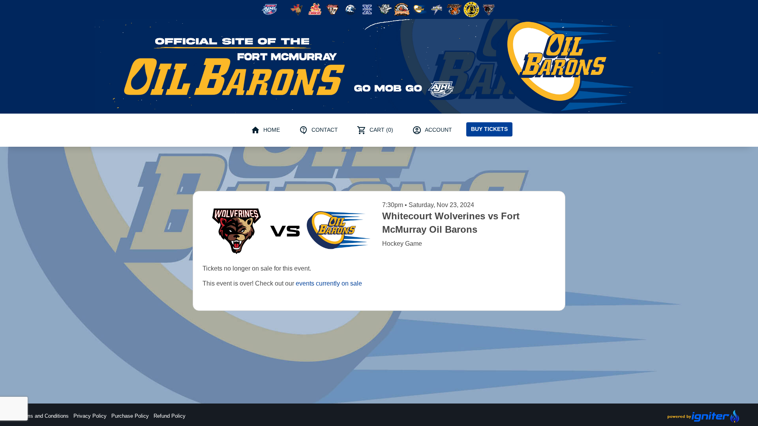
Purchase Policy (130, 416)
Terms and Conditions (44, 416)
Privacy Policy (90, 416)
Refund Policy (170, 416)
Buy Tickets (489, 129)
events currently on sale (329, 283)
